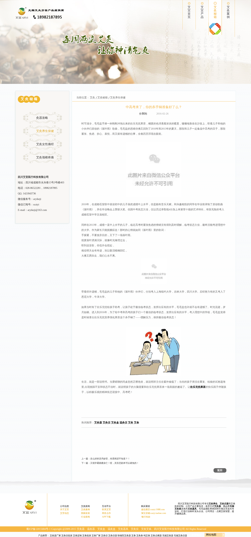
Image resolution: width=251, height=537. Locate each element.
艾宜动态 (64, 513)
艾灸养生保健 (45, 131)
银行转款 (145, 517)
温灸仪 (123, 422)
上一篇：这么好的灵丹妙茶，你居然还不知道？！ (105, 458)
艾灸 (92, 97)
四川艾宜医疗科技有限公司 (169, 529)
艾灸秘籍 (215, 12)
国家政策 (85, 513)
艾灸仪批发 (66, 535)
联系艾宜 (106, 509)
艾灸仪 (106, 422)
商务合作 (106, 513)
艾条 (133, 535)
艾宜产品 (202, 12)
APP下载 (106, 517)
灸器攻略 (42, 117)
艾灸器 (98, 422)
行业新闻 (85, 517)
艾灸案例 (228, 12)
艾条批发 (86, 535)
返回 (219, 470)
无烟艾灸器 (167, 535)
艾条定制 (77, 535)
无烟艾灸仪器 (180, 535)
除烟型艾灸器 (124, 535)
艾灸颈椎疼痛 (45, 157)
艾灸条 (139, 535)
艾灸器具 (192, 508)
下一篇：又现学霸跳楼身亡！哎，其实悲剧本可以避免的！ (110, 463)
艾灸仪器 (112, 535)
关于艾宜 (64, 509)
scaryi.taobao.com (158, 513)
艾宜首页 (189, 12)
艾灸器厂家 (55, 535)
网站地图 (211, 534)
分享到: (143, 113)
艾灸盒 (115, 422)
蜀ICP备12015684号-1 (38, 529)
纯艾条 (147, 535)
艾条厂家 (96, 535)
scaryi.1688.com (157, 509)
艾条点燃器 (156, 535)
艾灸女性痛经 (45, 144)
